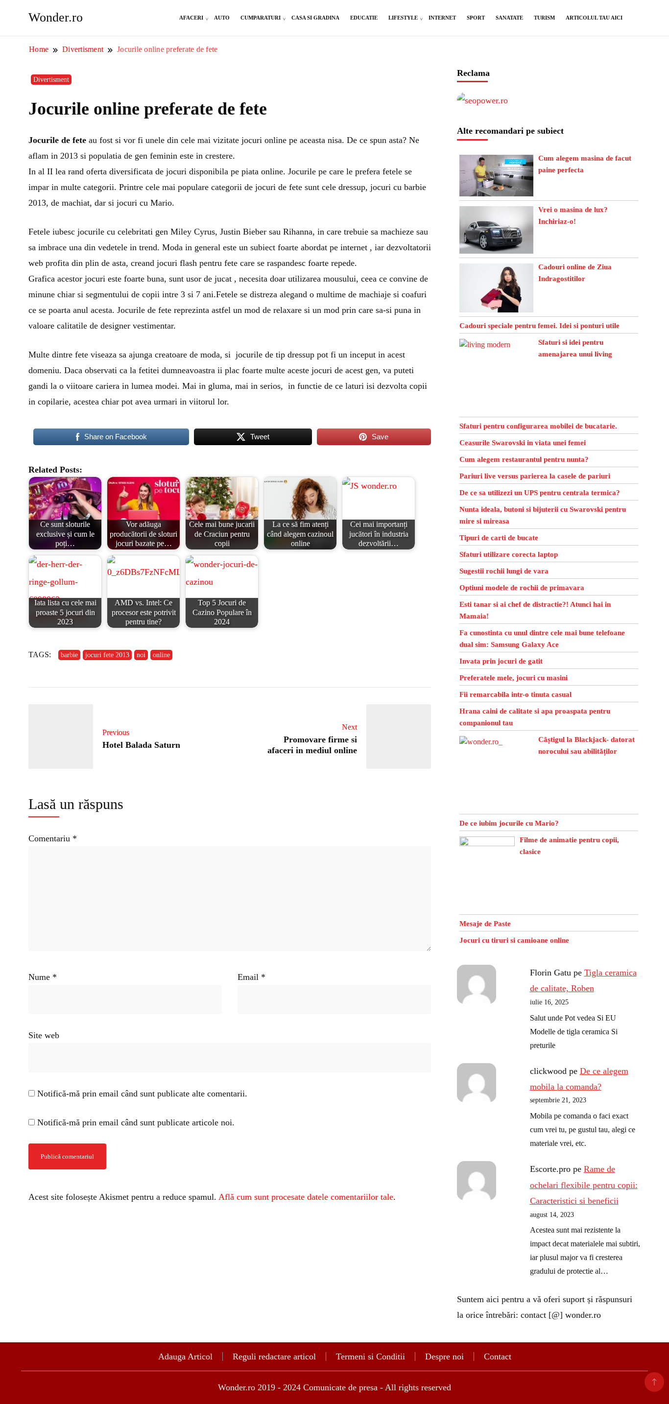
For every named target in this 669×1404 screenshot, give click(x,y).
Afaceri (191, 18)
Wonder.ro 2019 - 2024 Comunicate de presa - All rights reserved (334, 1387)
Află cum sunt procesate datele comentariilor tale (305, 1197)
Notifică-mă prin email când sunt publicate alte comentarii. (142, 1093)
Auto (222, 18)
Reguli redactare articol (274, 1356)
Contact (497, 1356)
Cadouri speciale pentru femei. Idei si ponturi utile (539, 326)
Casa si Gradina (315, 18)
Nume (42, 977)
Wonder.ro (55, 17)
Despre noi (444, 1356)
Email (251, 977)
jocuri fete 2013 (107, 655)
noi (141, 655)
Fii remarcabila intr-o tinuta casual (515, 694)
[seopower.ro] (482, 100)
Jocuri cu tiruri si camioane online (514, 940)
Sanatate (509, 18)
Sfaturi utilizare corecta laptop (508, 554)
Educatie (364, 18)
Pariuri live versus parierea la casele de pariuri (534, 476)
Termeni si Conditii (370, 1356)
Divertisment (51, 79)
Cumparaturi (260, 18)
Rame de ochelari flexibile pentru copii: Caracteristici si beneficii (584, 1185)
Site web (43, 1035)
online (161, 655)
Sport (476, 18)
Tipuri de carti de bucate (498, 538)
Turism (544, 18)
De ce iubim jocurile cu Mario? (509, 823)
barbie (69, 655)
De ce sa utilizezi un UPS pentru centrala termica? (539, 493)
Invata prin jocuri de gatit (501, 661)
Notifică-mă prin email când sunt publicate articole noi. (136, 1122)
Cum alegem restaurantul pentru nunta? (524, 459)
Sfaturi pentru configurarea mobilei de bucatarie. (538, 426)
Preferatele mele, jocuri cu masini (513, 678)
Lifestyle (403, 18)
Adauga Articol (185, 1356)
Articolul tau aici (594, 18)
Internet (442, 18)
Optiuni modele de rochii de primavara (521, 588)
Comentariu (52, 838)
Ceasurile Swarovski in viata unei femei (522, 443)
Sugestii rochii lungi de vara (504, 571)
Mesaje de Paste (485, 924)
